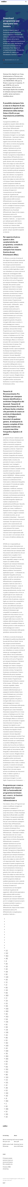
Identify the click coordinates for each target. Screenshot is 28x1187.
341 (6, 1085)
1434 (7, 1077)
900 (7, 1066)
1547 (7, 953)
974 (6, 1040)
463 (7, 1014)
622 (7, 1106)
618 (6, 974)
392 (7, 963)
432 (7, 1048)
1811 (7, 1116)
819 (6, 1064)
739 (7, 1000)
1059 (7, 1045)
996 (7, 1074)
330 (7, 990)
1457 (7, 1095)
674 (7, 1090)
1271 (7, 950)
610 (7, 1024)
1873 (7, 1072)
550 (7, 1061)
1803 (7, 956)
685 (7, 1037)
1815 (7, 1006)
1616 (7, 1114)
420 (7, 979)
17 (6, 1103)
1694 (7, 1058)
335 (7, 966)
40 (6, 1098)
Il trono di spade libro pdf (18, 1140)
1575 (7, 1082)
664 (7, 992)
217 (6, 985)
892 (7, 987)
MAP (4, 1183)
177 (6, 998)
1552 (7, 1069)
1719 (7, 1029)
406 (7, 971)
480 (7, 958)
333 (7, 1035)
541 (6, 1111)
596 (7, 1027)
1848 (7, 1051)
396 (7, 1087)
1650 (7, 1056)
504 (7, 1019)
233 (7, 1003)
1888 (7, 1109)
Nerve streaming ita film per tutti (8, 1140)
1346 (7, 1032)
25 (6, 961)
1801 (7, 1043)
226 (7, 969)
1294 (7, 1093)
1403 (7, 1016)
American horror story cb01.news (18, 1145)
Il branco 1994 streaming (7, 1168)
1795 (7, 1021)
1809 (7, 1011)
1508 (7, 1008)
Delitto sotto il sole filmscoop (8, 1145)
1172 (7, 1080)
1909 (7, 995)
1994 (7, 1101)
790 (7, 1053)
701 (6, 982)
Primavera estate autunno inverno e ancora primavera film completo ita (8, 1161)
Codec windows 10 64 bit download (13, 63)
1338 (7, 977)
